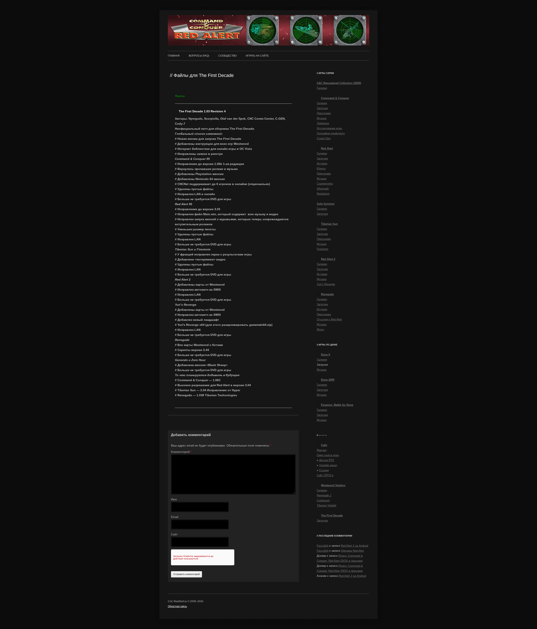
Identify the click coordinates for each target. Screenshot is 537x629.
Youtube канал (328, 465)
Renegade (327, 294)
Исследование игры (329, 128)
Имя (174, 499)
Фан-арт (322, 450)
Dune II (325, 354)
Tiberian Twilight (326, 505)
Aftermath (323, 188)
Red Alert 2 (328, 259)
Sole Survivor (326, 203)
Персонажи (324, 113)
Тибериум (323, 123)
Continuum (323, 500)
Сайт (174, 534)
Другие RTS (326, 460)
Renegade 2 (324, 495)
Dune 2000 (327, 379)
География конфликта (331, 133)
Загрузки (322, 108)
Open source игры (328, 455)
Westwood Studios (333, 485)
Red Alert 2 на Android (354, 545)
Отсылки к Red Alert (329, 319)
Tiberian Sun (329, 223)
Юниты (321, 168)
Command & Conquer (335, 98)
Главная (174, 55)
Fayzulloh (322, 545)
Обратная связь (177, 606)
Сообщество (227, 55)
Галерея (322, 88)
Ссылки (324, 470)
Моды (320, 329)
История (322, 163)
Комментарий (181, 451)
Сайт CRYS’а (325, 475)
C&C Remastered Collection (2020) (339, 83)
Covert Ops (324, 138)
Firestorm (322, 249)
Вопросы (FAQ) (199, 55)
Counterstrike (325, 183)
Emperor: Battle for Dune (337, 404)
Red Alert (327, 148)
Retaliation (323, 193)
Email (174, 517)
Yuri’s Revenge (326, 284)
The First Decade (332, 515)
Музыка (321, 118)
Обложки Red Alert (352, 550)
